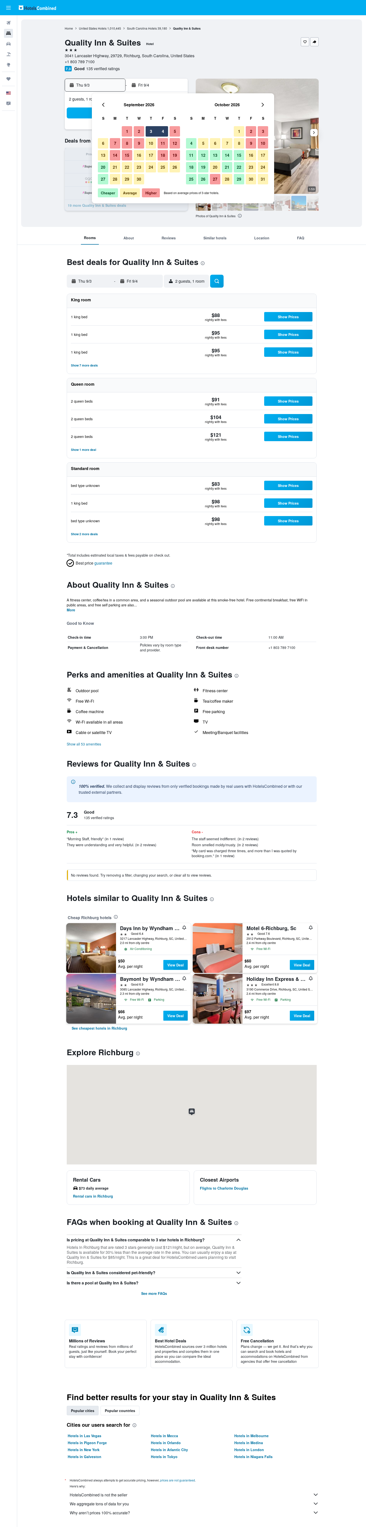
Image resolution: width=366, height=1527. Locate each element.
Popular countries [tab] (120, 1410)
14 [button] (115, 155)
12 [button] (175, 143)
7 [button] (115, 143)
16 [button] (139, 155)
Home (69, 28)
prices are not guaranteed (177, 1480)
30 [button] (139, 179)
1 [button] (127, 131)
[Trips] (8, 79)
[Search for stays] (8, 33)
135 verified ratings (103, 68)
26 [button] (175, 167)
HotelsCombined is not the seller (98, 1495)
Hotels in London (249, 1449)
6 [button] (103, 143)
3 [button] (151, 131)
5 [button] (175, 131)
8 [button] (127, 143)
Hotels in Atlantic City (169, 1449)
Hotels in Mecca (164, 1435)
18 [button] (163, 155)
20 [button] (103, 167)
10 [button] (151, 143)
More (71, 609)
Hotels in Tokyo (164, 1456)
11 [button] (163, 143)
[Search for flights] (8, 23)
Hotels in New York (84, 1449)
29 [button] (127, 179)
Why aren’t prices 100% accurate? (100, 1513)
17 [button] (151, 155)
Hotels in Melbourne (251, 1435)
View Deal (175, 964)
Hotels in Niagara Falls (253, 1456)
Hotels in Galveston (84, 1456)
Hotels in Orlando (166, 1442)
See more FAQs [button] (154, 1293)
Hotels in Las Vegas (84, 1435)
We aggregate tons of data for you (99, 1504)
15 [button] (127, 155)
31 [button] (263, 179)
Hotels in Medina (248, 1442)
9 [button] (139, 143)
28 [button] (115, 179)
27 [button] (103, 179)
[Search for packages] (8, 54)
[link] (99, 1028)
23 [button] (139, 167)
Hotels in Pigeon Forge (87, 1442)
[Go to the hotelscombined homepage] (37, 7)
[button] (8, 7)
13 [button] (103, 155)
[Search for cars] (8, 44)
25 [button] (163, 167)
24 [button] (151, 167)
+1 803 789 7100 (80, 61)
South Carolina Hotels (142, 28)
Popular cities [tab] (82, 1410)
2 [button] (139, 131)
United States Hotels (93, 28)
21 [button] (115, 167)
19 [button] (175, 155)
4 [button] (163, 131)
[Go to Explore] (8, 65)
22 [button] (127, 167)
